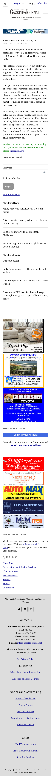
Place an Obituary (25, 711)
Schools (6, 579)
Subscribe (42, 3)
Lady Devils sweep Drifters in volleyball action (25, 270)
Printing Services (25, 757)
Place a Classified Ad (25, 698)
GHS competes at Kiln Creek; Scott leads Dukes (25, 282)
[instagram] (31, 609)
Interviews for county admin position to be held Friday (25, 221)
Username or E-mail (12, 157)
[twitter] (19, 609)
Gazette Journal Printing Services (19, 567)
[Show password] (44, 172)
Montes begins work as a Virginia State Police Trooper (24, 245)
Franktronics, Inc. (30, 772)
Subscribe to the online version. (25, 672)
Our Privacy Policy (25, 659)
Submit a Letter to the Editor (25, 717)
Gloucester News (11, 571)
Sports (6, 583)
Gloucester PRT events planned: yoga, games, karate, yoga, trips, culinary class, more (25, 295)
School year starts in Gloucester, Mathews (20, 233)
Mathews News (10, 575)
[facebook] (25, 609)
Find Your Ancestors (25, 744)
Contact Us (8, 587)
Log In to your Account (25, 435)
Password (7, 167)
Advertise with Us (25, 724)
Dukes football (11, 260)
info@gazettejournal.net (29, 642)
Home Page (8, 563)
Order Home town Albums (25, 750)
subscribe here (17, 150)
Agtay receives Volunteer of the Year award (23, 210)
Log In (17, 3)
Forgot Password (11, 194)
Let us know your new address (25, 445)
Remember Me (13, 178)
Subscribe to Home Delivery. (25, 678)
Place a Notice (25, 704)
